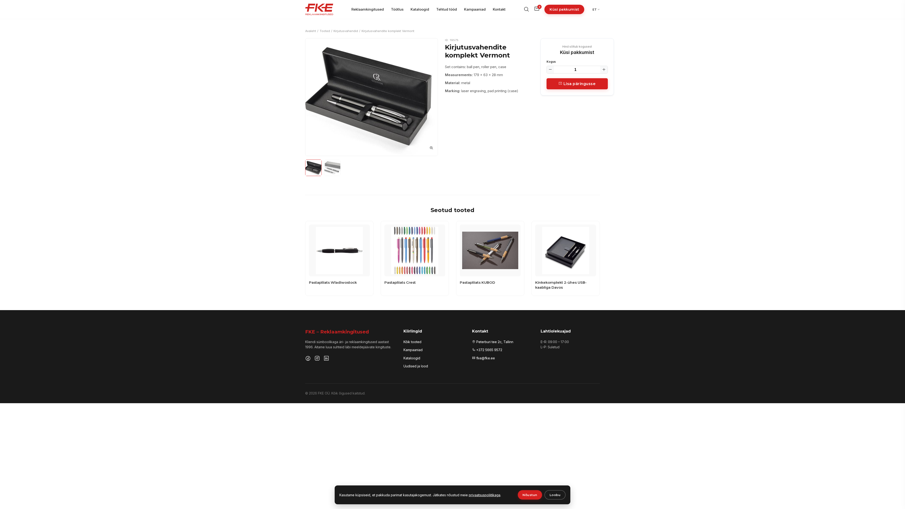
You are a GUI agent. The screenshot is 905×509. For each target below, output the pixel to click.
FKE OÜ (324, 393)
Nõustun (529, 495)
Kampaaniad (475, 9)
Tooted (325, 31)
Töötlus (397, 9)
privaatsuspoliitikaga (484, 495)
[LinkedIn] (326, 359)
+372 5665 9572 (488, 350)
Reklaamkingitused (367, 9)
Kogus (551, 61)
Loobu (555, 495)
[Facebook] (308, 359)
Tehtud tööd (446, 9)
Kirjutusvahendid (345, 31)
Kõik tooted (412, 342)
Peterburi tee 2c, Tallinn (494, 342)
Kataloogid (420, 9)
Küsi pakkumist (564, 9)
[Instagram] (317, 359)
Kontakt (499, 9)
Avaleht (310, 31)
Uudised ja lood (415, 366)
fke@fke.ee (485, 358)
